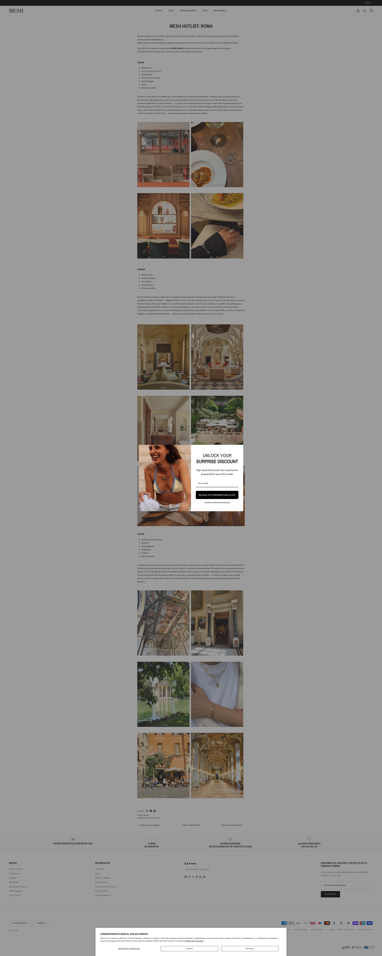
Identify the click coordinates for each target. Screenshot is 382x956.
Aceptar (189, 948)
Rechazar (250, 948)
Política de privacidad (193, 940)
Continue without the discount (217, 502)
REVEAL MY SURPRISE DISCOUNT (217, 494)
